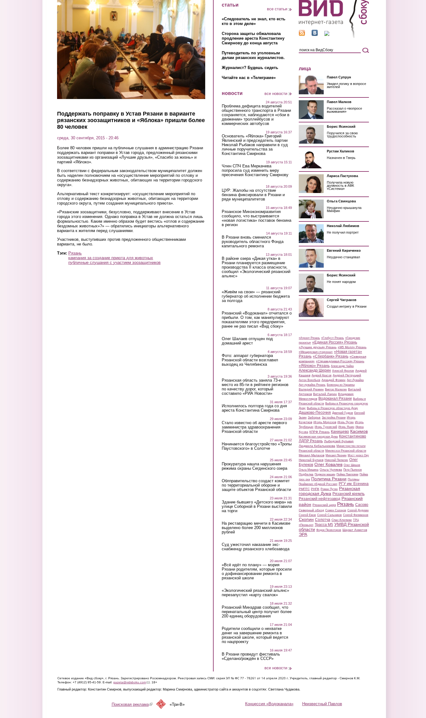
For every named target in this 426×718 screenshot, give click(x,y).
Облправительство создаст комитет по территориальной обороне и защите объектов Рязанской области (256, 485)
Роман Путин (329, 489)
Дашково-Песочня (315, 412)
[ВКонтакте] (315, 34)
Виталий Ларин (325, 394)
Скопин (306, 519)
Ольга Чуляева (331, 469)
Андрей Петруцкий (347, 375)
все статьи (277, 9)
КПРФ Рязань (319, 431)
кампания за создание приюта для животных (110, 257)
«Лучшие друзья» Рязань (317, 347)
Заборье (314, 417)
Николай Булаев (311, 460)
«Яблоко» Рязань (314, 366)
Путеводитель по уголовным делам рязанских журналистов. (253, 55)
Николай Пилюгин (336, 460)
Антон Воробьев (309, 380)
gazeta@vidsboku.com (131, 682)
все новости (275, 93)
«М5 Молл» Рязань (352, 347)
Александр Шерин (315, 370)
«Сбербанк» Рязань (330, 356)
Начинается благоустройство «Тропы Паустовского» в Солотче (257, 446)
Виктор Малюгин (336, 389)
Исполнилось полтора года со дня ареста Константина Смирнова (254, 408)
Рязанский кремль (348, 494)
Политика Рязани (328, 478)
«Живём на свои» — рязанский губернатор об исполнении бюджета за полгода (256, 296)
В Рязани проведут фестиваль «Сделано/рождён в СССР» (251, 656)
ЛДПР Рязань (311, 441)
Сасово (361, 505)
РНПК (315, 489)
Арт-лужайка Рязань (312, 384)
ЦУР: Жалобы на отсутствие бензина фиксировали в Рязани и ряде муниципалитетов (253, 194)
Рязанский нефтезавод (319, 499)
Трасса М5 (324, 524)
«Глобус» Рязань (332, 337)
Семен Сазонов (335, 510)
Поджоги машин (325, 474)
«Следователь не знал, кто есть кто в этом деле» (253, 21)
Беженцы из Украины (341, 384)
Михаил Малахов (311, 455)
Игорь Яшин (346, 426)
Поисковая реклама (132, 704)
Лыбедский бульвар (339, 441)
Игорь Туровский (326, 426)
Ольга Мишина (308, 469)
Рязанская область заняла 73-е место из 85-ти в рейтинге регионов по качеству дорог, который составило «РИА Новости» (255, 387)
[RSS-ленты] (302, 34)
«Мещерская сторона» (316, 352)
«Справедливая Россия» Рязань (340, 361)
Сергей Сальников (329, 515)
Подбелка (306, 474)
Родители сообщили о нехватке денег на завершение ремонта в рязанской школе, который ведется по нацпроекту (255, 635)
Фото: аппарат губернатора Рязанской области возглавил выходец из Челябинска (250, 360)
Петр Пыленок (352, 469)
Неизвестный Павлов (322, 703)
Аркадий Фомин (334, 380)
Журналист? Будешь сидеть (250, 67)
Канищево (340, 431)
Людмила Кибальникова (317, 446)
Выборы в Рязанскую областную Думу (332, 408)
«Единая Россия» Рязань (334, 342)
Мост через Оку (358, 455)
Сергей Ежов (307, 515)
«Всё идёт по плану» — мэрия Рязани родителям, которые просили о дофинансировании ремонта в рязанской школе (257, 571)
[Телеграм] (326, 34)
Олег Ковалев (328, 464)
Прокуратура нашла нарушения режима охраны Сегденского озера (254, 466)
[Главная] (334, 37)
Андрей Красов (322, 375)
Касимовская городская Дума (318, 436)
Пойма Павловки (347, 474)
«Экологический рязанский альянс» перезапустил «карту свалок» (255, 592)
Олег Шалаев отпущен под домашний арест (247, 341)
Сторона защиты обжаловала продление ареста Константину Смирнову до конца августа (253, 38)
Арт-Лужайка (355, 380)
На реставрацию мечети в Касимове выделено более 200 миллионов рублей (256, 527)
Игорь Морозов (324, 422)
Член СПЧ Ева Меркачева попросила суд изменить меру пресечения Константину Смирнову (255, 170)
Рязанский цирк (324, 505)
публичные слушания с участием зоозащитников (114, 262)
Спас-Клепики (342, 520)
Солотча (322, 519)
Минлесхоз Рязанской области (345, 450)
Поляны (353, 479)
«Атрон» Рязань (309, 337)
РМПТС (304, 489)
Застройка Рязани (334, 417)
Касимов (359, 431)
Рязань (75, 253)
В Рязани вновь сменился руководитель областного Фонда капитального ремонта (252, 241)
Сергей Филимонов (355, 515)
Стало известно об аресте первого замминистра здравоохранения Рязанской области (254, 427)
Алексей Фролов (343, 370)
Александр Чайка (342, 366)
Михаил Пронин (336, 455)
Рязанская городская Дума (329, 491)
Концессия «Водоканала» (269, 703)
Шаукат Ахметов (354, 530)
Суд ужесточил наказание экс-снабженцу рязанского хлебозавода (255, 546)
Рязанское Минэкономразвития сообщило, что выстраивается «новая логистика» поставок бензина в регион (256, 218)
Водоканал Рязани (335, 398)
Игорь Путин (345, 422)
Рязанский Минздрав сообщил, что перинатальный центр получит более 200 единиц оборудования (257, 611)
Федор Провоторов (328, 530)
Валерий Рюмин (311, 389)
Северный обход (311, 510)
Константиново (352, 436)
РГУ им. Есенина (354, 484)
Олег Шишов (352, 465)
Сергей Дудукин (358, 510)
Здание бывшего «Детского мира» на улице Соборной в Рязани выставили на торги (257, 506)
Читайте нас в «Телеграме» (249, 77)
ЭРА (303, 534)
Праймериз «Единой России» (318, 484)
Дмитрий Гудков (342, 412)
